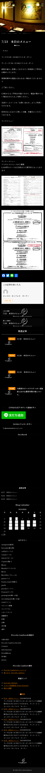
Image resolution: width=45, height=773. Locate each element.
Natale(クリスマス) (8, 568)
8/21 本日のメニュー (11, 730)
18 (10, 525)
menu (3, 660)
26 (16, 528)
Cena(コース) (6, 555)
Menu (18, 45)
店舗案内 (4, 616)
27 (22, 528)
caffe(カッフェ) (7, 551)
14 (28, 522)
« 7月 (3, 534)
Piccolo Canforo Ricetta (11, 643)
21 (28, 525)
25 (11, 528)
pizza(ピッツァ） (7, 589)
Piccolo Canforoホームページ (15, 670)
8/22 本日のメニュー (11, 719)
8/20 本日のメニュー (11, 740)
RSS (23, 694)
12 (16, 522)
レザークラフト (6, 612)
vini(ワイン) (6, 602)
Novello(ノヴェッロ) (9, 575)
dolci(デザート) (7, 558)
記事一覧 (8, 301)
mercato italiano (10, 683)
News (3, 572)
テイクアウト (6, 609)
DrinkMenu (6, 653)
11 (10, 522)
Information (6, 650)
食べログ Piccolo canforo (14, 673)
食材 (3, 629)
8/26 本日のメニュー (9, 496)
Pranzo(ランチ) (7, 592)
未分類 (3, 626)
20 (22, 525)
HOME (3, 656)
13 (22, 522)
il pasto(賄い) (6, 561)
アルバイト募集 (6, 606)
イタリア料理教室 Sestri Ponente (16, 685)
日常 (3, 622)
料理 (3, 619)
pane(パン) (5, 578)
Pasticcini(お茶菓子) (9, 582)
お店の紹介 (5, 639)
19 (16, 525)
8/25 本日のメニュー (9, 499)
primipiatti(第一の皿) (9, 595)
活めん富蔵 (7, 688)
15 (34, 522)
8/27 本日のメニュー (9, 492)
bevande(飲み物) (7, 548)
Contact (4, 646)
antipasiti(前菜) (7, 545)
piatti (3, 585)
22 (34, 525)
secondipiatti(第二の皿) (10, 599)
